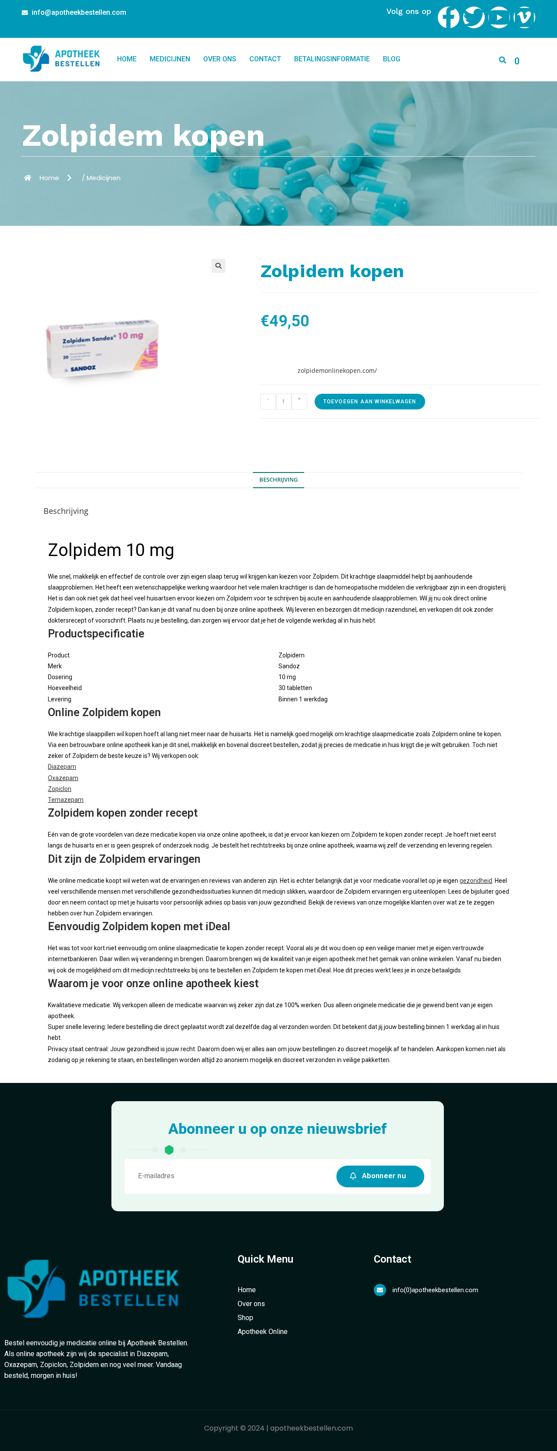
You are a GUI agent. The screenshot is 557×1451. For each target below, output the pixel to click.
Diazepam (62, 766)
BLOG (391, 59)
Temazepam (66, 799)
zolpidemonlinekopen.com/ (337, 370)
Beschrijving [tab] (278, 479)
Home (127, 59)
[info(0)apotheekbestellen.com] (380, 1290)
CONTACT (265, 59)
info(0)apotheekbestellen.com (435, 1290)
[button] (503, 60)
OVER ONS (219, 59)
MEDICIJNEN (170, 59)
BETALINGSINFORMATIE (332, 59)
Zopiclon (59, 788)
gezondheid (476, 880)
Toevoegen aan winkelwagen (369, 402)
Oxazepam (63, 777)
